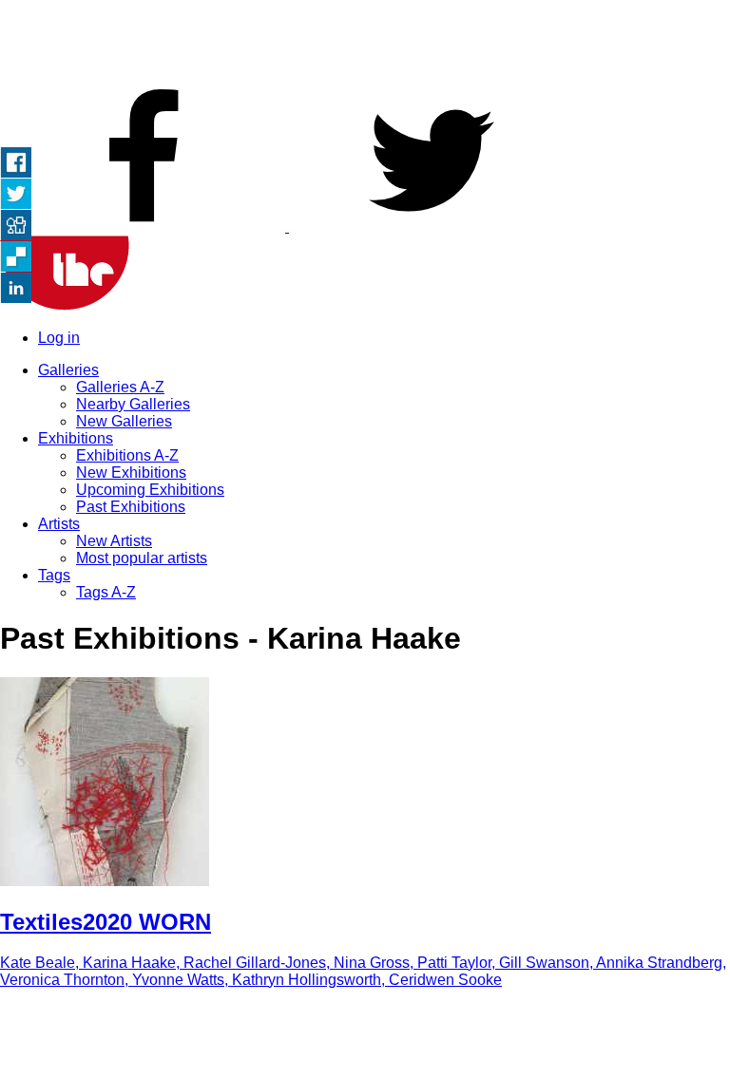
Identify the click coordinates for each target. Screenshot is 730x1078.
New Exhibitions (131, 472)
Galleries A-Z (120, 387)
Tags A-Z (106, 592)
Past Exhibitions (130, 507)
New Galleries (124, 421)
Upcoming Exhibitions (150, 490)
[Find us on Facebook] (144, 226)
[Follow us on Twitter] (431, 226)
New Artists (114, 541)
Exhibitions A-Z (127, 455)
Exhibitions (75, 438)
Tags (54, 575)
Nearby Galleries (133, 404)
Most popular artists (141, 558)
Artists (59, 524)
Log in (59, 338)
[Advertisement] (365, 42)
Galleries (68, 370)
